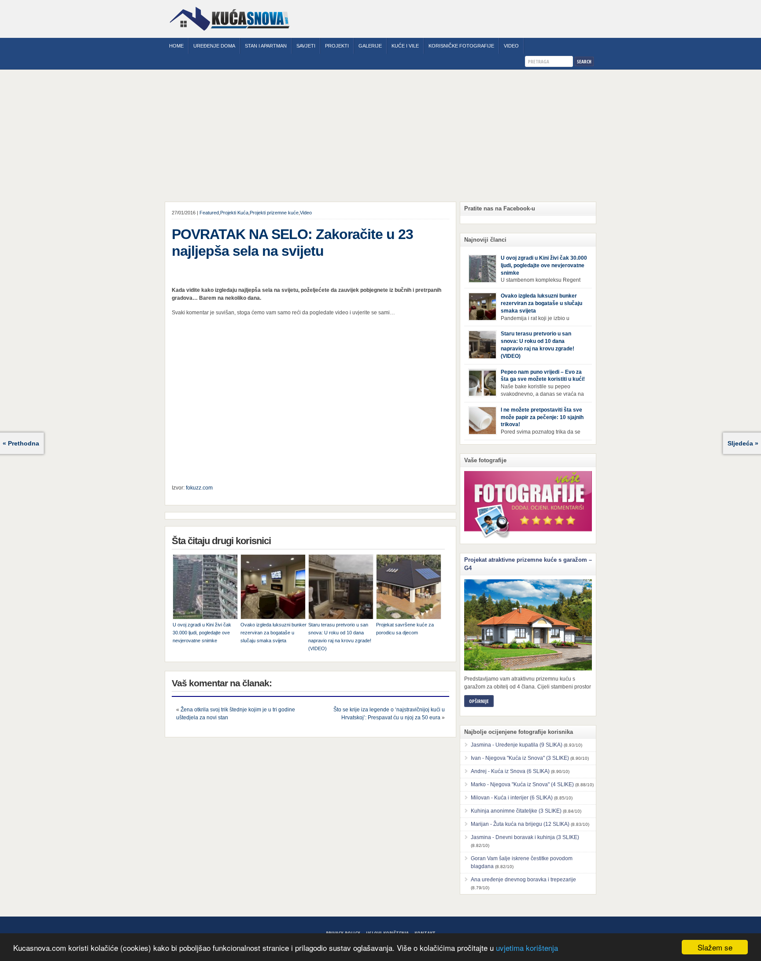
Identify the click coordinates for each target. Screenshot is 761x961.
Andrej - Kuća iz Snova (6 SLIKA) (510, 771)
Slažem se (715, 947)
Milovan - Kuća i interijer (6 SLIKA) (512, 798)
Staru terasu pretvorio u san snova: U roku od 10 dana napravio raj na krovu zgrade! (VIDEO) (339, 636)
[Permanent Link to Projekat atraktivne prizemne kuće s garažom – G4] (528, 624)
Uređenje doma (214, 45)
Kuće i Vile (405, 45)
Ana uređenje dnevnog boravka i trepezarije (523, 879)
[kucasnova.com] (230, 34)
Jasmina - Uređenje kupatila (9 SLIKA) (516, 745)
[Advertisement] (380, 135)
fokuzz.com (199, 488)
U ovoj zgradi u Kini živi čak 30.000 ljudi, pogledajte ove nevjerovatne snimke (202, 632)
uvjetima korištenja (527, 947)
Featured (209, 212)
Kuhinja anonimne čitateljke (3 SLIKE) (516, 811)
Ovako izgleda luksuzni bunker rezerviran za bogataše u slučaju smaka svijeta (273, 632)
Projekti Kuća (234, 212)
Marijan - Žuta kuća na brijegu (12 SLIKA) (520, 824)
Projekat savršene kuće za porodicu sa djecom (405, 628)
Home (176, 45)
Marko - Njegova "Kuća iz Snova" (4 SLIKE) (522, 784)
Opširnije (479, 701)
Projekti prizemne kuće (274, 212)
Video (511, 45)
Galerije (370, 45)
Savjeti (305, 45)
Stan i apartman (266, 45)
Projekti (337, 45)
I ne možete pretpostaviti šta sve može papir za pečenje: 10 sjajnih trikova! (542, 417)
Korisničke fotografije (461, 45)
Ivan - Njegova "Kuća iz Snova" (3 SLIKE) (520, 758)
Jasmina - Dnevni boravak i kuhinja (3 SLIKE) (525, 837)
